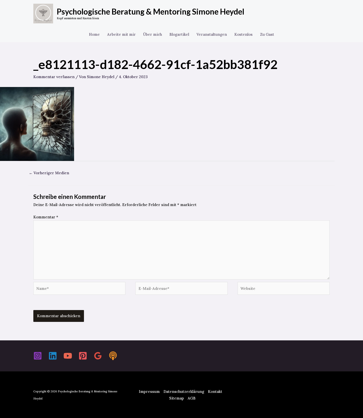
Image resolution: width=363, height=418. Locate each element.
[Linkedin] (52, 355)
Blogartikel (179, 34)
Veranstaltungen (212, 34)
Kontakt (215, 391)
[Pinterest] (83, 355)
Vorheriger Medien (49, 173)
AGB (192, 398)
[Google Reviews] (98, 355)
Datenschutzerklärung (183, 391)
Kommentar (45, 217)
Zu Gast (267, 34)
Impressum (149, 391)
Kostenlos (243, 34)
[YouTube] (67, 355)
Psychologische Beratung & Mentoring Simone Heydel (150, 11)
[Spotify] (113, 355)
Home (94, 34)
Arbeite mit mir (121, 34)
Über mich (152, 34)
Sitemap (176, 398)
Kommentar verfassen (54, 76)
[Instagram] (37, 355)
